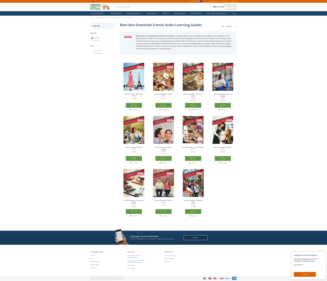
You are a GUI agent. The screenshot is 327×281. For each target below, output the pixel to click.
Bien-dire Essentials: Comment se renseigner (223, 96)
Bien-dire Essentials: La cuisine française (193, 148)
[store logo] (100, 6)
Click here (234, 5)
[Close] (322, 255)
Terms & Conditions (169, 255)
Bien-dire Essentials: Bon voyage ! (134, 95)
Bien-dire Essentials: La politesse (223, 148)
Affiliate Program (94, 265)
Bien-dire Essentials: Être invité (134, 148)
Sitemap (166, 261)
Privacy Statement (169, 258)
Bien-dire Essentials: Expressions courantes (163, 149)
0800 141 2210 (218, 7)
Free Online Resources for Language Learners (134, 256)
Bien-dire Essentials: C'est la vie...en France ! (193, 96)
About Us (92, 255)
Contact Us (93, 268)
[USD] (204, 1)
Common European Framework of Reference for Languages (136, 261)
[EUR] (201, 1)
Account (213, 1)
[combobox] (163, 7)
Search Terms (131, 268)
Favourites (224, 1)
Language (93, 33)
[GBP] (198, 1)
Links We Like (131, 265)
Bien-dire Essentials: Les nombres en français (134, 202)
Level (92, 46)
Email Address (298, 265)
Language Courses (100, 17)
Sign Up (195, 238)
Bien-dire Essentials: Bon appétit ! (163, 95)
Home (92, 17)
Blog (91, 258)
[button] (134, 109)
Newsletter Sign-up (95, 261)
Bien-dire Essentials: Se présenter (163, 201)
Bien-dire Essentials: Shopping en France (193, 202)
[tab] (102, 37)
